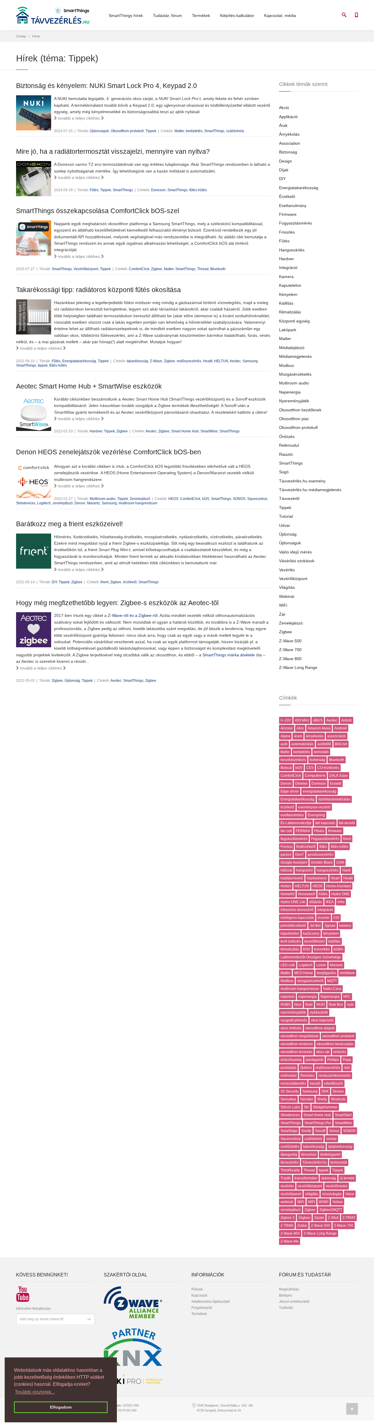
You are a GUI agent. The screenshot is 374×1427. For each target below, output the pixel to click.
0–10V (285, 720)
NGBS (285, 1004)
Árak (283, 125)
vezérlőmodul (336, 1186)
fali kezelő (347, 823)
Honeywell (306, 894)
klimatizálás (289, 949)
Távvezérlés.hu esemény (302, 481)
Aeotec (235, 361)
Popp (347, 1060)
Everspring (316, 815)
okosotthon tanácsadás (335, 1044)
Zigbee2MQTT (330, 1210)
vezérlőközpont (310, 1186)
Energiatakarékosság (79, 361)
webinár (286, 1202)
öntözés (339, 1052)
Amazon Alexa (319, 728)
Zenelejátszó (140, 499)
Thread (203, 269)
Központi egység (294, 321)
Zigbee (156, 269)
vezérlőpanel (290, 1194)
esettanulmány (292, 815)
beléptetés (194, 131)
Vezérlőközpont (86, 269)
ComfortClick (139, 269)
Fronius (286, 847)
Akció (284, 107)
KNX (306, 949)
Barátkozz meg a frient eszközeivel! (69, 524)
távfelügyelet (330, 1154)
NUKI (320, 1004)
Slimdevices (25, 503)
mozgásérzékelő (310, 981)
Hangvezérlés (291, 250)
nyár (350, 1004)
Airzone (286, 728)
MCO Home (303, 973)
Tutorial (286, 516)
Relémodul (289, 445)
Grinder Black (322, 862)
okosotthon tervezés (296, 1052)
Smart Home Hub (185, 431)
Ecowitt (335, 783)
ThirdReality (290, 1170)
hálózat (286, 870)
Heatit (207, 361)
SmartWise (209, 431)
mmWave (347, 973)
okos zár (323, 1052)
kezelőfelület (314, 941)
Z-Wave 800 (290, 658)
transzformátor (306, 1178)
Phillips (333, 1060)
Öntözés (287, 436)
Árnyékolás (289, 134)
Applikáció (288, 116)
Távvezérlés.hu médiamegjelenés (310, 489)
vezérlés (287, 1186)
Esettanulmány (293, 205)
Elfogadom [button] (61, 1407)
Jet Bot (315, 926)
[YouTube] (20, 1291)
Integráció (288, 267)
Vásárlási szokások (296, 560)
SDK (325, 1091)
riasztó (315, 1083)
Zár (282, 614)
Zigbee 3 (287, 1218)
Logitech (44, 503)
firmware (335, 831)
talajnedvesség (340, 1147)
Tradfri (285, 1178)
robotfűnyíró (333, 1083)
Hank (346, 870)
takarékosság (137, 361)
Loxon (321, 965)
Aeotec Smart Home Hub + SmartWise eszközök (89, 386)
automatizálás (302, 744)
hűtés (323, 894)
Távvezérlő (289, 498)
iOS (336, 918)
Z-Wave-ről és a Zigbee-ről (132, 615)
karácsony (311, 933)
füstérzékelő (306, 847)
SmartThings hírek (126, 15)
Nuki (309, 1004)
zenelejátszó (63, 503)
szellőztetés (289, 1147)
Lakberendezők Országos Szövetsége (310, 957)
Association (289, 143)
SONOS (239, 499)
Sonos (334, 1131)
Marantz (93, 503)
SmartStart (343, 1115)
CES (310, 768)
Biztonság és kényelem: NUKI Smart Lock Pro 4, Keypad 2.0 (106, 85)
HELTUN (221, 361)
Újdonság (72, 681)
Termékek (201, 15)
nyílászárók (319, 1012)
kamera (345, 926)
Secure (338, 1091)
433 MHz (302, 720)
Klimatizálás (290, 312)
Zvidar (302, 1226)
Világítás (287, 587)
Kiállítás (286, 303)
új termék (347, 1178)
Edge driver (289, 791)
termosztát (338, 1162)
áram (298, 736)
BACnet (341, 744)
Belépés (285, 1295)
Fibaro (319, 831)
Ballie (285, 752)
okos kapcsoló (322, 1020)
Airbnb (346, 720)
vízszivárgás (332, 1194)
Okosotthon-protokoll (127, 131)
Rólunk (197, 1289)
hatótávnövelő (291, 878)
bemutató (321, 752)
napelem (287, 997)
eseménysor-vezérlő (314, 807)
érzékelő (130, 582)
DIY (54, 582)
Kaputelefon (290, 285)
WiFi (283, 605)
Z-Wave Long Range (298, 667)
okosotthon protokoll (338, 1036)
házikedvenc (317, 878)
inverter (324, 918)
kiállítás (334, 941)
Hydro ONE (340, 894)
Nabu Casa (332, 989)
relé (347, 1068)
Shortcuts (338, 1099)
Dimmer (301, 783)
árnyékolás (314, 736)
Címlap (21, 36)
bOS (205, 499)
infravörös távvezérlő (297, 910)
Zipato (319, 1218)
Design (285, 161)
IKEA (330, 902)
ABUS (318, 720)
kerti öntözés (290, 941)
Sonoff (320, 1131)
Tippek (151, 131)
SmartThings (214, 131)
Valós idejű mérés (295, 552)
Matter (179, 131)
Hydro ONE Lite (292, 902)
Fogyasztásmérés (295, 223)
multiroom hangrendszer (138, 503)
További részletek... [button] (35, 1392)
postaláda (288, 1068)
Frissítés (287, 232)
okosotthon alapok (320, 1028)
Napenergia (290, 392)
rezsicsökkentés (293, 1083)
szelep (331, 1139)
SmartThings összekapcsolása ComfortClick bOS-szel (97, 211)
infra (340, 902)
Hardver (96, 431)
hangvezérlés (327, 870)
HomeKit (287, 894)
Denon (80, 503)
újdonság (328, 1178)
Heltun (285, 886)
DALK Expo (338, 776)
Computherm (315, 776)
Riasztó (286, 454)
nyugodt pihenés (293, 1020)
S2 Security (289, 1091)
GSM (340, 862)
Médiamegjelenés (295, 356)
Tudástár (286, 1308)
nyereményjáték (293, 1012)
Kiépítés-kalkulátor (237, 15)
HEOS (173, 499)
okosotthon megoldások (299, 1036)
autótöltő (324, 744)
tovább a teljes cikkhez (79, 118)
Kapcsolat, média (280, 15)
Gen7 (299, 855)
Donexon (158, 190)
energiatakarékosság (319, 791)
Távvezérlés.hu (314, 1162)
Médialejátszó (291, 347)
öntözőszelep (291, 1060)
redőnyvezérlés (189, 361)
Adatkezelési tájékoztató (210, 1302)
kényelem (331, 933)
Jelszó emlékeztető (294, 1302)
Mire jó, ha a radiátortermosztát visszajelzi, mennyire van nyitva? (113, 151)
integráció (325, 910)
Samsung (250, 361)
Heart (335, 878)
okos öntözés (291, 1028)
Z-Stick (333, 1218)
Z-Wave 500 (290, 641)
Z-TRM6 (286, 1226)
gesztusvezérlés (320, 855)
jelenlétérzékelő (293, 926)
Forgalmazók (201, 1308)
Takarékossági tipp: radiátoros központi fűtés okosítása (98, 290)
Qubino (306, 1068)
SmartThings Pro (317, 1123)
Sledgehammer (325, 1107)
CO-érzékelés (328, 768)
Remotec (307, 1076)
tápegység (288, 1154)
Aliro (300, 728)
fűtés (323, 847)
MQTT (332, 981)
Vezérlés (287, 569)
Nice (298, 1004)
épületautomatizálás (334, 799)
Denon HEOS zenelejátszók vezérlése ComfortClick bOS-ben (108, 452)
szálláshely (235, 131)
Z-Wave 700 (290, 649)
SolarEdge (288, 1131)
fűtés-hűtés (198, 190)
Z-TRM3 (348, 1218)
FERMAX (303, 831)
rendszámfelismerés (334, 1076)
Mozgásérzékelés (295, 374)
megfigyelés (326, 973)
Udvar (284, 525)
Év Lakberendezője (295, 823)
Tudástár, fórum (167, 15)
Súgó (284, 472)
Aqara (285, 736)
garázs (285, 855)
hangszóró (304, 870)
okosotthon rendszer (296, 1044)
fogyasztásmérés (293, 839)
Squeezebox (257, 499)
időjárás (315, 902)
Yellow (337, 1202)
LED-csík (287, 965)
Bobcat (286, 768)
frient (104, 582)
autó (284, 744)
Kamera (286, 276)
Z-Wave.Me (289, 1241)
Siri (306, 1107)
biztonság (317, 760)
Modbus (286, 365)
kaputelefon (289, 933)
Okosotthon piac (294, 418)
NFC (347, 997)
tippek (43, 365)
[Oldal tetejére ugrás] (352, 1409)
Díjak (283, 170)
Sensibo (306, 1099)
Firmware (288, 214)
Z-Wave (156, 361)
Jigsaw (329, 926)
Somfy (306, 1131)
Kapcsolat (199, 1295)
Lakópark (287, 329)
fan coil (286, 831)
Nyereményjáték (294, 400)
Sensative (288, 1099)
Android (340, 728)
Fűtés (94, 190)
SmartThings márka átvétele (228, 655)
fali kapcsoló (325, 823)
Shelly (322, 1099)
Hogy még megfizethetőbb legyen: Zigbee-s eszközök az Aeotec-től (117, 603)
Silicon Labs (290, 1107)
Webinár (287, 596)
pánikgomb (314, 1060)
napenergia (307, 997)
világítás (311, 1194)
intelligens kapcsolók (297, 918)
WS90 (323, 1202)
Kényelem (288, 294)
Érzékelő (287, 196)
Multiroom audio (102, 499)
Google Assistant (293, 862)
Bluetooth (218, 269)
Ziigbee (304, 1218)
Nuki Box (336, 1004)
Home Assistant (338, 886)
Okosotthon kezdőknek (300, 410)
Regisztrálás (289, 1289)
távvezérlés (289, 1162)
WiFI (311, 1202)
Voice (349, 1194)
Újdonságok (99, 131)
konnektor (322, 949)
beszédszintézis (293, 760)
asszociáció (336, 736)
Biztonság (288, 152)
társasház (308, 1154)
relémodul (288, 1076)
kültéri (338, 949)
